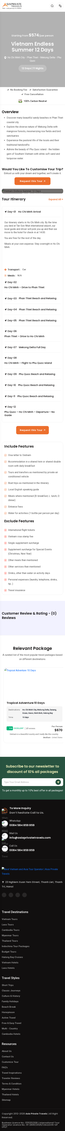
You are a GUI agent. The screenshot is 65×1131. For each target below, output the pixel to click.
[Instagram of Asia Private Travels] (24, 895)
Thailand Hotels (10, 1094)
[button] (32, 213)
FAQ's (5, 1067)
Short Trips (7, 985)
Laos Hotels (8, 968)
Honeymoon (8, 1012)
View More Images (32, 192)
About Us (6, 1051)
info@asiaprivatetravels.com (30, 838)
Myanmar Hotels (10, 1089)
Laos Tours (8, 924)
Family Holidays (10, 1001)
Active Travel (9, 1017)
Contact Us (8, 1056)
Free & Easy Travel (11, 1023)
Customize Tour (10, 1062)
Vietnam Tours (9, 919)
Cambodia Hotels (11, 1034)
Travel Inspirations (12, 1072)
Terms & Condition (11, 1083)
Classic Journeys (11, 990)
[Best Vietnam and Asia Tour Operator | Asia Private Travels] (11, 6)
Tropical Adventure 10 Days (24, 703)
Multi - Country (10, 1028)
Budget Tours (9, 951)
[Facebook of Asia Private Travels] (4, 895)
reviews (29, 728)
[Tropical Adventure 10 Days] (32, 683)
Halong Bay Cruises (12, 957)
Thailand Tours (10, 941)
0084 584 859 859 (21, 825)
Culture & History (11, 996)
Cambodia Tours (10, 930)
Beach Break (9, 1007)
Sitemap (6, 1100)
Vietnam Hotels (10, 962)
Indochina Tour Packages (15, 946)
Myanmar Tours (10, 935)
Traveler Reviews (11, 1078)
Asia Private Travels (36, 1113)
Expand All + (56, 199)
